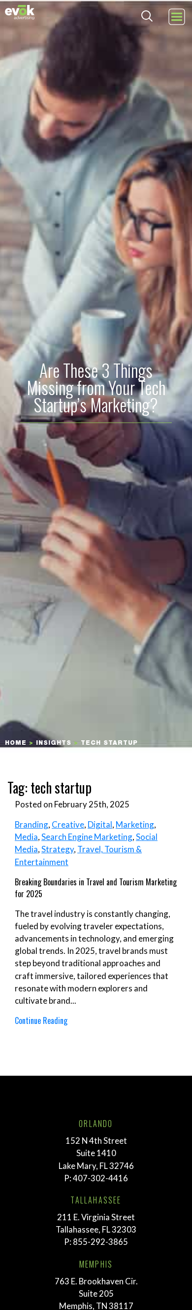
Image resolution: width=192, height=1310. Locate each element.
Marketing (135, 824)
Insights (53, 743)
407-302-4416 (100, 1178)
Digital (100, 824)
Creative (68, 824)
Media (26, 837)
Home (16, 743)
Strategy (57, 849)
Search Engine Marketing (86, 837)
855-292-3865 (100, 1242)
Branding (31, 824)
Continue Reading (41, 1020)
